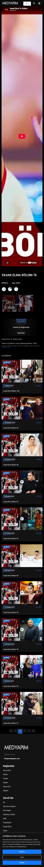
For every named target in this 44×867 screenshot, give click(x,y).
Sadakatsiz (7, 823)
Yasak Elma (7, 827)
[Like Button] (10, 289)
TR (26, 3)
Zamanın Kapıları (9, 806)
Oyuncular (6, 787)
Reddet (22, 862)
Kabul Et (22, 852)
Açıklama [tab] (21, 322)
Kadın (5, 831)
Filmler (5, 778)
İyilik (4, 818)
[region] (22, 850)
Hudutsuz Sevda (9, 814)
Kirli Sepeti (7, 810)
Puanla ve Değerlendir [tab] (21, 327)
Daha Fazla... (6, 347)
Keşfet (5, 782)
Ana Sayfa (7, 770)
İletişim (5, 791)
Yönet (22, 857)
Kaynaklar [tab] (21, 333)
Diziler (5, 774)
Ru (4, 802)
